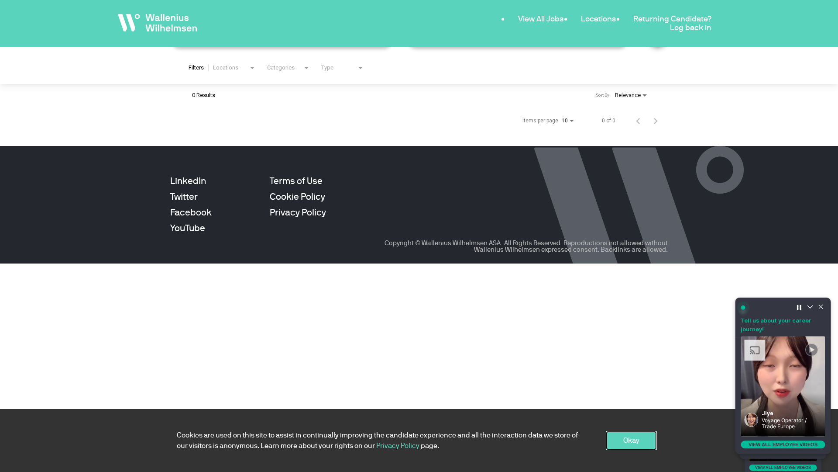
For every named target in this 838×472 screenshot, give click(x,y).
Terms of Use (296, 181)
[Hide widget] (821, 307)
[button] (783, 386)
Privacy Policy (298, 212)
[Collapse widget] (810, 307)
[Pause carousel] (799, 307)
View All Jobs (540, 18)
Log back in (690, 27)
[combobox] (234, 68)
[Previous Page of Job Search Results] (638, 120)
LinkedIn (188, 181)
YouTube (187, 228)
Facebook (191, 212)
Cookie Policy (297, 196)
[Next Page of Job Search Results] (655, 120)
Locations (598, 18)
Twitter (184, 196)
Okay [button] (631, 440)
